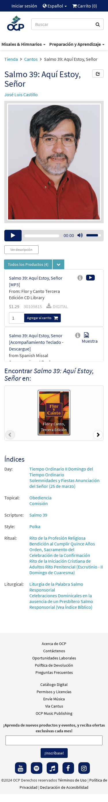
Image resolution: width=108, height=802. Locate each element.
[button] (10, 436)
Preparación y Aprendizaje (75, 44)
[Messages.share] (98, 73)
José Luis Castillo (21, 94)
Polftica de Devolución (54, 665)
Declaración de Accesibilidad (64, 787)
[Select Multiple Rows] (58, 264)
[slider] (90, 233)
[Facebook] (68, 768)
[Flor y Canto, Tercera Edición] (54, 412)
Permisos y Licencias (54, 691)
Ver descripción (21, 249)
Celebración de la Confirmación (59, 555)
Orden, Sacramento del (51, 549)
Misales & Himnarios (22, 44)
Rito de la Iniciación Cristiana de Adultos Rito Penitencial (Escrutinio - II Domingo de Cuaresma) (66, 566)
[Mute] (80, 235)
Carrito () (87, 6)
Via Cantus (54, 706)
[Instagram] (84, 768)
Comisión (38, 503)
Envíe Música (54, 698)
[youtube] (20, 768)
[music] (52, 768)
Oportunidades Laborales (54, 658)
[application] (54, 235)
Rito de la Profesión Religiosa (57, 538)
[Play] (13, 235)
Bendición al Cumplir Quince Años (62, 544)
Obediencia (40, 497)
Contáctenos (54, 650)
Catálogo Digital (54, 684)
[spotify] (36, 768)
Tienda (11, 59)
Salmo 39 (38, 515)
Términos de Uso (72, 780)
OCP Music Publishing (54, 713)
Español (55, 6)
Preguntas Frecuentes (54, 672)
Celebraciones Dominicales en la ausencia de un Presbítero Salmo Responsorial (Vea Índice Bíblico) (61, 601)
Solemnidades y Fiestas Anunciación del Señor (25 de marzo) (64, 483)
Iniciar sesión (24, 6)
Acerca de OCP (54, 643)
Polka (34, 526)
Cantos (31, 59)
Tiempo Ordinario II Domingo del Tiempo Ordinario (61, 471)
